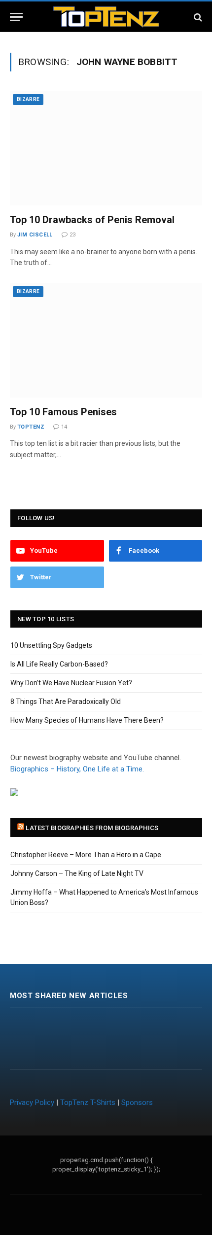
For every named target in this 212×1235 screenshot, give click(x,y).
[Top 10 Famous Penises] (106, 340)
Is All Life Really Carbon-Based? (59, 664)
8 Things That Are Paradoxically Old (65, 701)
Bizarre (28, 99)
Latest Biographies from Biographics (92, 828)
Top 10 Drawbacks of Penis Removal (92, 220)
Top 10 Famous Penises (63, 412)
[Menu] (16, 17)
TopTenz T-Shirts (87, 1102)
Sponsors (137, 1102)
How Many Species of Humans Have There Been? (87, 720)
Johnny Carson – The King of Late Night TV (76, 873)
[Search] (197, 17)
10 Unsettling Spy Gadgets (51, 645)
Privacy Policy (32, 1102)
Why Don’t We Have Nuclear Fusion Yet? (71, 683)
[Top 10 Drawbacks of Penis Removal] (106, 148)
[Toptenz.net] (106, 17)
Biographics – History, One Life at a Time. (77, 769)
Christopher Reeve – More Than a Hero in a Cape (85, 855)
